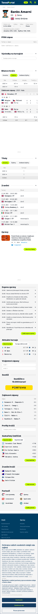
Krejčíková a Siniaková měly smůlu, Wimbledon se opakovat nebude (17, 298)
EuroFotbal (9, 503)
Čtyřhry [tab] (13, 162)
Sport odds (27, 499)
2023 (4, 86)
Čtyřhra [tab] (13, 75)
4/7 (15, 83)
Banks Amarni (11, 7)
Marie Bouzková (5, 537)
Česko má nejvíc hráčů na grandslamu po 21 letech (20, 323)
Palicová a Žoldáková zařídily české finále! (19, 307)
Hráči (4, 7)
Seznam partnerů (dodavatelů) (12, 595)
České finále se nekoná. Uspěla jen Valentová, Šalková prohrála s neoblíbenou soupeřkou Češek (22, 238)
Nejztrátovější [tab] (19, 440)
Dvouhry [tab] (5, 162)
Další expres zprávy (28, 333)
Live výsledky (10, 494)
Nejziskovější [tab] (7, 440)
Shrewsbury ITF (12, 94)
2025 (4, 83)
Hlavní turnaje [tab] (7, 344)
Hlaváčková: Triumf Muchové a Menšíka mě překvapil (19, 328)
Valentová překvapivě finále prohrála (17, 290)
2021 (4, 117)
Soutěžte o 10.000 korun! (19, 380)
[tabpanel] (19, 100)
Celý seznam (30, 484)
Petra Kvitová (4, 529)
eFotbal (26, 503)
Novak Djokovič (5, 523)
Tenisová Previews (25, 526)
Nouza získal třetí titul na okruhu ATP (17, 293)
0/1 (25, 83)
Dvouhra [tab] (5, 75)
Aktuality (24, 242)
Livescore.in (10, 499)
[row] (19, 83)
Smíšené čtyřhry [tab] (24, 75)
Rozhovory (23, 529)
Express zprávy (24, 532)
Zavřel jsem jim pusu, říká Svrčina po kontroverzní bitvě (17, 303)
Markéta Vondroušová (7, 532)
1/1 (15, 86)
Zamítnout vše (19, 605)
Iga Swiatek (4, 534)
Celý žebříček (30, 460)
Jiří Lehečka (4, 526)
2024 (3, 174)
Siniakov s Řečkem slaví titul (14, 310)
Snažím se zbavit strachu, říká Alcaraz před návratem (19, 318)
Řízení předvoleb (18, 610)
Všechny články (30, 249)
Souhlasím (19, 600)
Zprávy (26, 494)
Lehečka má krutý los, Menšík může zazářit (19, 314)
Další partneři (30, 507)
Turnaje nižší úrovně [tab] (21, 344)
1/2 (34, 83)
